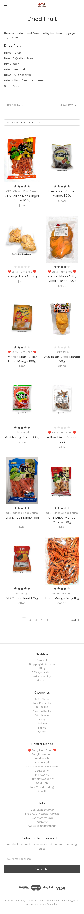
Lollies (42, 727)
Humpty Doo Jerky (42, 779)
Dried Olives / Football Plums (24, 80)
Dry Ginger (11, 63)
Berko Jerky (42, 770)
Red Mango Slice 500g (22, 437)
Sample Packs (42, 711)
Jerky (42, 719)
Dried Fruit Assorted (18, 75)
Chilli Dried (12, 86)
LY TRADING (42, 774)
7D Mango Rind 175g (22, 598)
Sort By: (10, 122)
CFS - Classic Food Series (42, 766)
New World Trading (42, 787)
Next (73, 620)
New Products (42, 703)
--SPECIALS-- (42, 707)
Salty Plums (42, 699)
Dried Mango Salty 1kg (62, 598)
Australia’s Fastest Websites (42, 904)
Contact (42, 660)
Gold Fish (42, 783)
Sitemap (42, 680)
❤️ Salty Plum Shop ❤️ (42, 750)
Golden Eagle (42, 762)
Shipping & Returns (42, 664)
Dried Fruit (42, 723)
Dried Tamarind (14, 69)
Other (42, 731)
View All (42, 791)
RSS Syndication (42, 672)
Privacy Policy (42, 676)
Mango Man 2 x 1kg (22, 276)
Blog (42, 668)
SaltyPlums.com (42, 754)
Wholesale (42, 715)
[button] (42, 105)
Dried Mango (13, 52)
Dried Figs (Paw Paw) (18, 58)
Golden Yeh (42, 758)
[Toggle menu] (5, 5)
